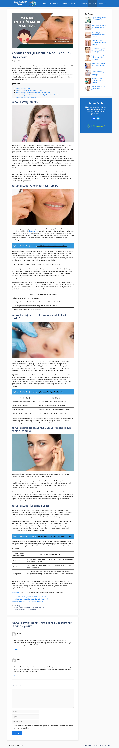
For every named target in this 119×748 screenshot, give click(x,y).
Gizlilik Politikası (87, 745)
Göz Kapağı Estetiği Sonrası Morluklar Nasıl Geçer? (98, 50)
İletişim (101, 3)
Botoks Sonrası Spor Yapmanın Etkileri (98, 64)
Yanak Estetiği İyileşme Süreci (26, 97)
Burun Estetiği (53, 3)
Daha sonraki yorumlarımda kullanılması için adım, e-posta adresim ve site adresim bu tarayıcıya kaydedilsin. (44, 727)
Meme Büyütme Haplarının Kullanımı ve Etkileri (98, 42)
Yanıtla (16, 649)
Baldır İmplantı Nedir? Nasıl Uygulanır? (25, 609)
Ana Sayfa (44, 3)
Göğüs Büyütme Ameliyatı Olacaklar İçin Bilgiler (98, 73)
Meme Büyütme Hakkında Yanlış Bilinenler (97, 80)
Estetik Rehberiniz (104, 745)
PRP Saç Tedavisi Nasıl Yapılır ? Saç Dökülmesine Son (29, 607)
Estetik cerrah (34, 231)
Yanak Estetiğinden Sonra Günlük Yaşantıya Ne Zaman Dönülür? (38, 95)
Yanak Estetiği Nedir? (23, 88)
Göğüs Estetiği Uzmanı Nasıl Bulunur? (99, 18)
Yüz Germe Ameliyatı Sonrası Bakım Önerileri (27, 601)
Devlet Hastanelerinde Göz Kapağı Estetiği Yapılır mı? (30, 599)
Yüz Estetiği (92, 3)
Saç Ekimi (73, 3)
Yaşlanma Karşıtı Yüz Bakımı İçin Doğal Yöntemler (98, 57)
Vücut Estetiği (83, 3)
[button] (105, 3)
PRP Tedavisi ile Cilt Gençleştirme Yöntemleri (98, 88)
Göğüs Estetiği (64, 3)
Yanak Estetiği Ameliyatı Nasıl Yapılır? (29, 90)
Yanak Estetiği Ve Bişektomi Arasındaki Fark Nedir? (33, 93)
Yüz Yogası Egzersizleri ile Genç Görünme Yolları (99, 27)
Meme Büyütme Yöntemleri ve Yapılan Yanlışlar (98, 34)
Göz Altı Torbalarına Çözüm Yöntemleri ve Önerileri (29, 597)
